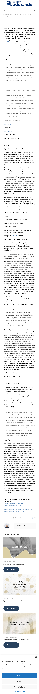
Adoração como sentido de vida (13, 564)
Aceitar (19, 675)
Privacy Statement (20, 691)
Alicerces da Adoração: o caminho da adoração (18, 509)
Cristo (13, 251)
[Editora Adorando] (19, 3)
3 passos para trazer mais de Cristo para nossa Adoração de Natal (17, 602)
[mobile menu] (36, 3)
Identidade (7, 42)
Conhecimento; (8, 131)
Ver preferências (19, 687)
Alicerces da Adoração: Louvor (13, 506)
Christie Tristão (18, 14)
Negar (19, 681)
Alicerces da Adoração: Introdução (14, 504)
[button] (36, 657)
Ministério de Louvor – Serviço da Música (16, 640)
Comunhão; (7, 124)
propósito (14, 236)
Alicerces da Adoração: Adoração (14, 511)
